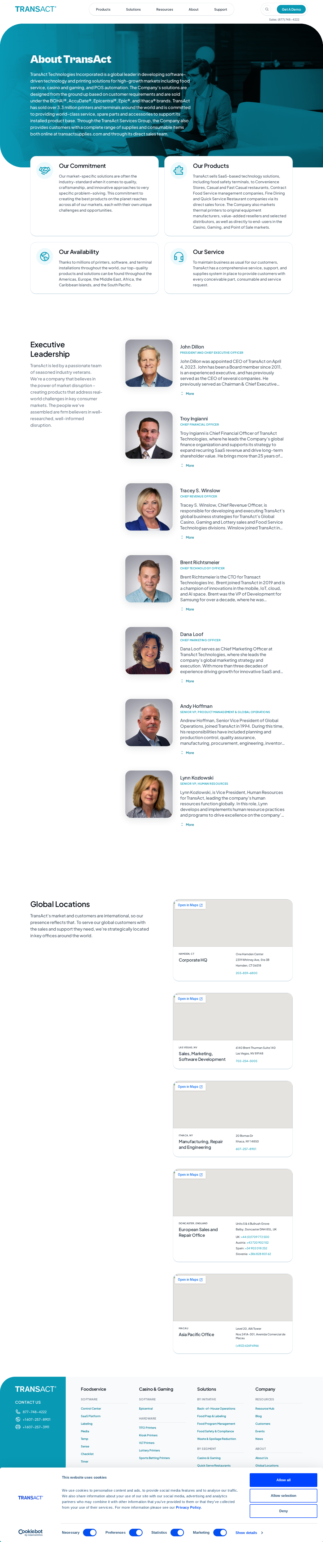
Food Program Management (216, 1423)
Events (260, 1431)
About (194, 9)
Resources (164, 9)
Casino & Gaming (209, 1458)
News (259, 1439)
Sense (85, 1446)
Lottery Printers (149, 1450)
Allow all (283, 1480)
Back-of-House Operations (216, 1408)
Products (103, 9)
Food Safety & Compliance (215, 1431)
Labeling (86, 1423)
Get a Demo (291, 9)
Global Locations (267, 1465)
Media (85, 1431)
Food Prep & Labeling (211, 1416)
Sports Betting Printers (154, 1458)
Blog (258, 1416)
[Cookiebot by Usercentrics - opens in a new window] (30, 1532)
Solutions (133, 9)
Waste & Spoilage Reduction (216, 1439)
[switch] (136, 1532)
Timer (84, 1461)
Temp (84, 1439)
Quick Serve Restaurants (214, 1465)
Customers (262, 1423)
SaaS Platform (90, 1416)
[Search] (267, 9)
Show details (246, 1533)
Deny (283, 1511)
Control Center (91, 1408)
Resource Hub (264, 1408)
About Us (261, 1458)
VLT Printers (146, 1443)
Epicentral (146, 1408)
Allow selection (284, 1496)
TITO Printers (147, 1427)
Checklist (87, 1454)
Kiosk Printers (148, 1435)
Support (220, 9)
